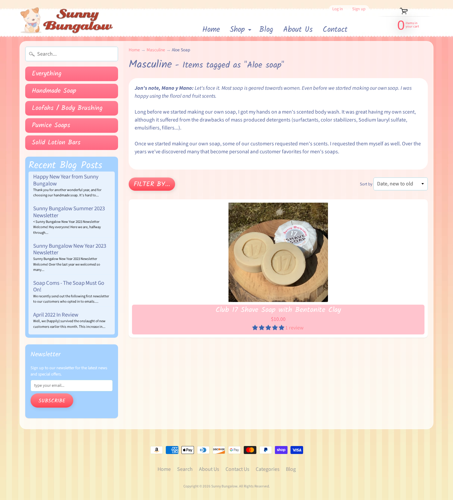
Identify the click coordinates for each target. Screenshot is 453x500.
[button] (268, 327)
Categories (268, 469)
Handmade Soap (54, 91)
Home (211, 30)
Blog (266, 30)
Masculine (156, 50)
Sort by (366, 184)
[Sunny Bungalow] (67, 20)
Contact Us (237, 469)
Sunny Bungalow (224, 486)
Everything (47, 74)
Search (185, 469)
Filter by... (152, 184)
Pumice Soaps (51, 125)
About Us (298, 30)
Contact (335, 30)
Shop (241, 30)
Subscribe (51, 401)
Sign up (358, 9)
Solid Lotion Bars (56, 142)
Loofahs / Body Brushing (67, 108)
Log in (337, 9)
